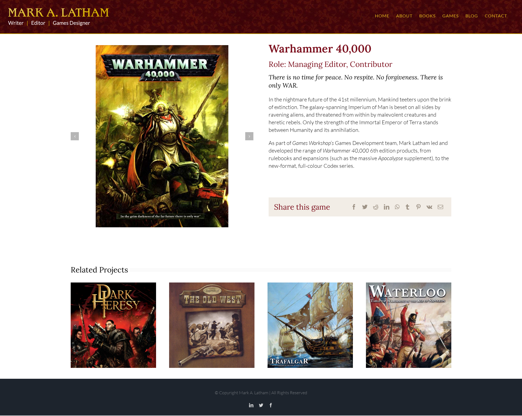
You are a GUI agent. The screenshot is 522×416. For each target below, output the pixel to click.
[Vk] (429, 207)
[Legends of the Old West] (211, 325)
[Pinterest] (418, 207)
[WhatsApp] (397, 207)
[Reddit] (375, 207)
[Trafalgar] (310, 325)
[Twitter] (364, 207)
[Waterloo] (408, 325)
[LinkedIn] (386, 207)
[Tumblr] (407, 207)
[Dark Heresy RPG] (113, 325)
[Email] (440, 207)
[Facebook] (354, 207)
